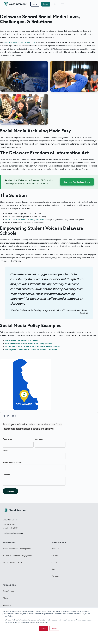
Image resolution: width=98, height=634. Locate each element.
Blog (53, 569)
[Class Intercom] (15, 510)
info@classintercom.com (13, 533)
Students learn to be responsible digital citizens (25, 219)
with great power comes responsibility (19, 42)
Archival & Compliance (12, 562)
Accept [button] (43, 628)
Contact (55, 562)
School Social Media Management (17, 548)
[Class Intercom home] (15, 4)
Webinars (7, 605)
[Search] (55, 4)
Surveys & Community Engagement (18, 555)
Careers (55, 555)
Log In (35, 4)
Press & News (9, 591)
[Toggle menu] (62, 4)
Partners (55, 576)
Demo (45, 4)
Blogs (5, 598)
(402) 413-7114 (10, 520)
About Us (55, 548)
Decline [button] (54, 628)
